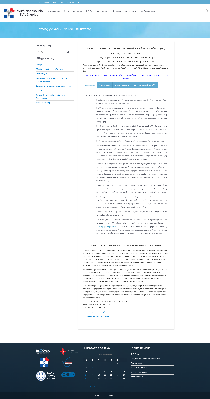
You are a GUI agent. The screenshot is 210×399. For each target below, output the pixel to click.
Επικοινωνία (130, 11)
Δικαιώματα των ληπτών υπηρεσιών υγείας (53, 86)
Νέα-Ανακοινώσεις (148, 11)
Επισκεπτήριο (41, 74)
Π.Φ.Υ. (89, 11)
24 (86, 379)
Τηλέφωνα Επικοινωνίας (140, 368)
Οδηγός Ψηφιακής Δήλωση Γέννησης (97, 312)
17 (86, 375)
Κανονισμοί (40, 90)
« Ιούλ (92, 386)
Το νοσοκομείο (53, 11)
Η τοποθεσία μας (137, 377)
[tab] (90, 85)
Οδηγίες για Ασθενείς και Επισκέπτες (50, 69)
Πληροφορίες (101, 11)
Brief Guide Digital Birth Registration (97, 316)
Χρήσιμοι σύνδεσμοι (44, 103)
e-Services (116, 11)
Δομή (66, 11)
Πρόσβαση (40, 65)
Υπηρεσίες (77, 11)
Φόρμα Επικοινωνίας (139, 372)
